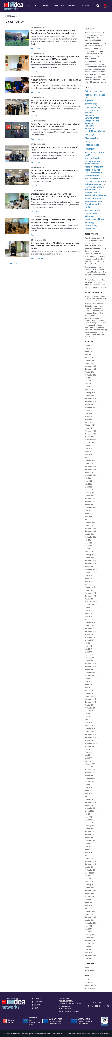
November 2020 (90, 531)
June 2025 (88, 381)
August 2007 (89, 944)
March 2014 (89, 761)
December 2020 (90, 528)
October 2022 (89, 472)
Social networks (93, 204)
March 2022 (89, 490)
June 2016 (88, 681)
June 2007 (88, 949)
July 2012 (88, 814)
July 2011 (88, 843)
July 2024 (88, 410)
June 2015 (88, 717)
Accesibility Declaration (30, 1033)
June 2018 (88, 611)
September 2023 (90, 440)
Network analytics (92, 176)
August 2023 (89, 443)
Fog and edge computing (91, 127)
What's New (59, 6)
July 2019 (88, 572)
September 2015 (90, 708)
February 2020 (90, 555)
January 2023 (89, 463)
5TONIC (94, 91)
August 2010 (89, 873)
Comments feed (90, 985)
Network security (92, 193)
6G (101, 92)
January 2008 (89, 938)
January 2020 (89, 558)
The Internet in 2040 (92, 301)
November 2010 (90, 864)
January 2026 (89, 363)
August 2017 (89, 640)
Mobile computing (94, 166)
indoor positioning (90, 142)
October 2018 (89, 599)
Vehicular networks (92, 213)
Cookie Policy (70, 1033)
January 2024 (89, 428)
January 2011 (89, 858)
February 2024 (90, 425)
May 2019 (88, 578)
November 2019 (90, 563)
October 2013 (89, 776)
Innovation (92, 145)
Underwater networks (92, 211)
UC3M (88, 207)
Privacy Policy (45, 1033)
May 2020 (88, 546)
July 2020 (88, 540)
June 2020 (88, 543)
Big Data (89, 100)
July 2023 (88, 446)
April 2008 (88, 932)
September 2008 (90, 923)
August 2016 (89, 675)
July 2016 (88, 678)
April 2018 (88, 616)
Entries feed (89, 982)
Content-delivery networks (91, 111)
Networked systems (95, 181)
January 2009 (89, 914)
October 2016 (89, 670)
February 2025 (90, 393)
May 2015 (88, 720)
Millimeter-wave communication (92, 162)
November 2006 (90, 955)
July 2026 (88, 345)
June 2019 (88, 575)
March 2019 (89, 584)
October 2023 (89, 437)
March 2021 (89, 519)
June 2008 (88, 926)
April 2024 (88, 419)
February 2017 (90, 658)
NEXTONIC (88, 199)
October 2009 (89, 893)
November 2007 (90, 941)
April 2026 (88, 354)
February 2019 (90, 587)
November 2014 (90, 737)
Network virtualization (95, 195)
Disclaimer (56, 1033)
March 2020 (89, 552)
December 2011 (90, 832)
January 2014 (89, 767)
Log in (87, 979)
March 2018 (89, 619)
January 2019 (89, 590)
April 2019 (88, 581)
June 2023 (88, 449)
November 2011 (90, 835)
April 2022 (88, 487)
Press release (90, 971)
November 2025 (90, 369)
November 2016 (90, 667)
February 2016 (90, 693)
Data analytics (92, 118)
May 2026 (88, 351)
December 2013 (90, 770)
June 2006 (88, 958)
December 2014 (90, 734)
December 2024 (90, 398)
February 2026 (90, 360)
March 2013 (89, 796)
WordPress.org (90, 988)
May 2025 (88, 384)
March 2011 (89, 855)
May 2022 (88, 484)
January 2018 (89, 625)
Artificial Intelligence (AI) (95, 96)
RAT (62, 1033)
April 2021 (88, 516)
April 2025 (88, 387)
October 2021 (89, 505)
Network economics (92, 178)
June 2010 (88, 879)
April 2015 (88, 723)
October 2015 (89, 705)
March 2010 (89, 882)
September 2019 (90, 569)
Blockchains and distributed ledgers (92, 104)
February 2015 (90, 728)
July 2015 (88, 714)
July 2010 (88, 876)
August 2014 (89, 746)
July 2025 (88, 378)
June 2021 (88, 510)
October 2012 (89, 805)
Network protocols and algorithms (94, 188)
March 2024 (89, 422)
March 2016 (89, 690)
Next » (14, 263)
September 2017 (90, 637)
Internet (90, 148)
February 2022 (90, 493)
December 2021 (90, 499)
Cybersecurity (89, 115)
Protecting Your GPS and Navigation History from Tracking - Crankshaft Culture (95, 306)
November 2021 (90, 502)
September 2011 (90, 840)
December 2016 (90, 664)
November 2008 (90, 917)
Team (46, 6)
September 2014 (90, 743)
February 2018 (90, 622)
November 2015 (90, 702)
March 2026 (89, 357)
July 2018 (88, 608)
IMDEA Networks (92, 136)
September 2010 (90, 870)
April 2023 (88, 454)
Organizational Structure (70, 1003)
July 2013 (88, 784)
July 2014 (88, 749)
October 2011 (89, 837)
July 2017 (88, 643)
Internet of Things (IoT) (95, 153)
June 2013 (88, 787)
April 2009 (88, 905)
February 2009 (90, 911)
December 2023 (90, 431)
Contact (37, 999)
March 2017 (89, 655)
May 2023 (88, 451)
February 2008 (90, 935)
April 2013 (88, 793)
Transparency (65, 1009)
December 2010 (90, 861)
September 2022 (90, 475)
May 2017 (88, 649)
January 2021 (89, 525)
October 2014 (89, 740)
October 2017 (89, 634)
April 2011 (88, 852)
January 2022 (89, 496)
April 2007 (88, 952)
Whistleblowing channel (69, 1011)
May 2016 (88, 684)
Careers (85, 6)
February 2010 (90, 885)
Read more (37, 48)
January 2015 (89, 731)
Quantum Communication (93, 201)
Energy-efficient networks (92, 122)
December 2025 (90, 366)
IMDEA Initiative (97, 131)
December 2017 (90, 628)
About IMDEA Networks (68, 1001)
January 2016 (89, 696)
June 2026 (88, 348)
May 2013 (88, 790)
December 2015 (90, 699)
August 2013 (89, 781)
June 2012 (88, 817)
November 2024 (90, 401)
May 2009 (88, 902)
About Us (72, 6)
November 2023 (90, 434)
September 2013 (90, 779)
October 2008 (89, 920)
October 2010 (89, 867)
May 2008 (88, 929)
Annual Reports (65, 1006)
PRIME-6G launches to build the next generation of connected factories (95, 45)
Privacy (97, 198)
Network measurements (95, 184)
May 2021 (88, 513)
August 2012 (89, 811)
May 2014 (88, 755)
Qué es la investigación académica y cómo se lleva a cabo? (95, 320)
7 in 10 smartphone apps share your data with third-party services (94, 313)
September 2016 (90, 672)
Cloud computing (93, 108)
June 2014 (88, 752)
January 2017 (89, 661)
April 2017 (88, 652)
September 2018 (90, 602)
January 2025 (89, 395)
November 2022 (90, 469)
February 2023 (90, 460)
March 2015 (89, 726)
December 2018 (90, 593)
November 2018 (90, 596)
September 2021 (90, 507)
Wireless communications (94, 218)
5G (86, 91)
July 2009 (88, 899)
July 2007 (88, 947)
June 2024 (88, 413)
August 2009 (89, 896)
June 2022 (88, 481)
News (87, 967)
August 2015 (89, 711)
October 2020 (89, 534)
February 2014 (90, 764)
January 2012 (89, 829)
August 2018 (89, 605)
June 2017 (88, 646)
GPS (86, 131)
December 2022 (90, 466)
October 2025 (89, 372)
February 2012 (90, 826)
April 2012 (88, 820)
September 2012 (90, 808)
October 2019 (89, 566)
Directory (38, 1002)
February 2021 (90, 522)
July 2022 (88, 478)
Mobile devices (92, 170)
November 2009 (90, 891)
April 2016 (88, 687)
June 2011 (88, 846)
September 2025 (90, 375)
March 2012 (89, 823)
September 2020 (90, 537)
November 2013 (90, 773)
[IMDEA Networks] (13, 6)
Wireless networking (91, 224)
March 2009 (89, 908)
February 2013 (90, 799)
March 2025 (89, 390)
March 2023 (89, 457)
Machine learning (93, 158)
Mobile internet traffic (94, 173)
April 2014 (88, 758)
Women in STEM (90, 229)
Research (33, 6)
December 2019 (90, 560)
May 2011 (88, 849)
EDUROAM (37, 1005)
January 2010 (89, 888)
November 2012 (90, 802)
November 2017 (90, 631)
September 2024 (90, 407)
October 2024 (89, 404)
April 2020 (88, 549)
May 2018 (88, 614)
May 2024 (88, 416)
